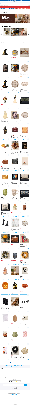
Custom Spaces (7, 365)
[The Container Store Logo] (15, 3)
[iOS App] (12, 381)
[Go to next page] (22, 362)
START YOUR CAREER (14, 394)
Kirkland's (21, 0)
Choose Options (15, 61)
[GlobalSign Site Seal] (15, 404)
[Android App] (18, 381)
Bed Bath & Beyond (16, 0)
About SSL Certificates (15, 405)
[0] (29, 3)
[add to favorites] (8, 61)
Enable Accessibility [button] (15, 1)
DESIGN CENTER (13, 365)
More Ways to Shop (4, 370)
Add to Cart (5, 61)
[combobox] (14, 5)
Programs (2, 375)
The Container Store (10, 0)
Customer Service (4, 377)
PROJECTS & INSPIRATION (21, 365)
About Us (2, 368)
